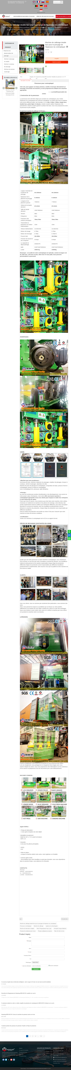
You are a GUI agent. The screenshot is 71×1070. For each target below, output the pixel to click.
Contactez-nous (22, 1056)
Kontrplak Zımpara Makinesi (60, 928)
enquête (57, 58)
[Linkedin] (6, 1060)
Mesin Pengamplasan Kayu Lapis (44, 928)
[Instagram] (14, 1060)
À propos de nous (23, 1052)
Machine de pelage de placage (44, 1051)
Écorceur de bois (41, 1050)
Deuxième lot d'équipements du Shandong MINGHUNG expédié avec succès (18, 993)
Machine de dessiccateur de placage (8, 53)
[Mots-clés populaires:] (62, 2)
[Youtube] (11, 1060)
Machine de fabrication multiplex (27, 928)
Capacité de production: (40, 77)
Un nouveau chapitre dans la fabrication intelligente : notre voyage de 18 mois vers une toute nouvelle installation (26, 981)
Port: (21, 76)
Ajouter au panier (56, 62)
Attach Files (35, 962)
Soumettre (36, 969)
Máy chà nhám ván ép (59, 931)
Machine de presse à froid (43, 1056)
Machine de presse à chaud (43, 1057)
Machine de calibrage (38, 926)
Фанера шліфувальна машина (45, 931)
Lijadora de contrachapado (52, 926)
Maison (20, 1048)
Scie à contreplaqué (41, 1059)
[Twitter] (9, 1060)
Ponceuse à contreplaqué (25, 926)
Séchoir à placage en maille (9, 60)
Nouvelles (21, 1054)
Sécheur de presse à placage (9, 70)
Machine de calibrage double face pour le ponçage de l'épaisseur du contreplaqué (38, 923)
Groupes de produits (23, 1050)
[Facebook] (3, 1060)
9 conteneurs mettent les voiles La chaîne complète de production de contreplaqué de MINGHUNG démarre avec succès (27, 1003)
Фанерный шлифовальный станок (28, 931)
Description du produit (25, 80)
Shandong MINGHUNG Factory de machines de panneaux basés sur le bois (18, 1014)
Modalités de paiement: (57, 76)
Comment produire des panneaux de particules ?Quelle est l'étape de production (18, 1025)
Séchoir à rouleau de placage (9, 65)
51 (41, 1036)
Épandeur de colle (41, 1054)
